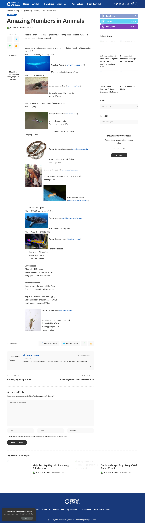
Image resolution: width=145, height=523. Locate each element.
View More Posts (84, 355)
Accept (27, 518)
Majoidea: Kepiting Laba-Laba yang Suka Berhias (13, 75)
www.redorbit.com (73, 86)
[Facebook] (9, 39)
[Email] (16, 46)
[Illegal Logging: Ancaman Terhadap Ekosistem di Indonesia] (109, 77)
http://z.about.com (74, 239)
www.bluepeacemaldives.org (71, 218)
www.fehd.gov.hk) (65, 310)
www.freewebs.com (75, 65)
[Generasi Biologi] (13, 4)
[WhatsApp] (9, 46)
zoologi (11, 14)
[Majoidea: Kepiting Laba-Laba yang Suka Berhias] (13, 64)
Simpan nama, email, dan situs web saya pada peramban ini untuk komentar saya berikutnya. (38, 436)
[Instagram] (119, 26)
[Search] (136, 4)
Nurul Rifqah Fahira (43, 472)
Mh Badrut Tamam (17, 27)
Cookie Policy (28, 514)
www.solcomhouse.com (69, 170)
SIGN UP (119, 155)
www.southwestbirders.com (78, 200)
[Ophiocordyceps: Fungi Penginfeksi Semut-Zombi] (86, 469)
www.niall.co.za (71, 114)
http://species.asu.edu (80, 149)
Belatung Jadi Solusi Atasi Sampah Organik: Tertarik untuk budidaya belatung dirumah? (109, 61)
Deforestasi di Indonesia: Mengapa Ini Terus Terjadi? (128, 58)
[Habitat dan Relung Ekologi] (129, 77)
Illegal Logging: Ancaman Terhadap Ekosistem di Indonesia (109, 89)
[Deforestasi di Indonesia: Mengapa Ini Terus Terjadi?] (129, 46)
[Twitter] (16, 39)
